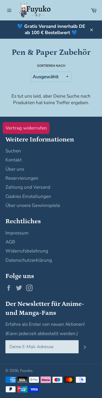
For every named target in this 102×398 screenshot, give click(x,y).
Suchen (13, 151)
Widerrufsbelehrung (26, 251)
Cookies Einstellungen (28, 196)
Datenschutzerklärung (28, 260)
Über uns (14, 169)
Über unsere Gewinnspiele (32, 205)
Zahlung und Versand (27, 187)
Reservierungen (21, 178)
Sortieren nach (51, 66)
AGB (10, 242)
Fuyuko (26, 370)
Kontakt (13, 160)
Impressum (17, 233)
